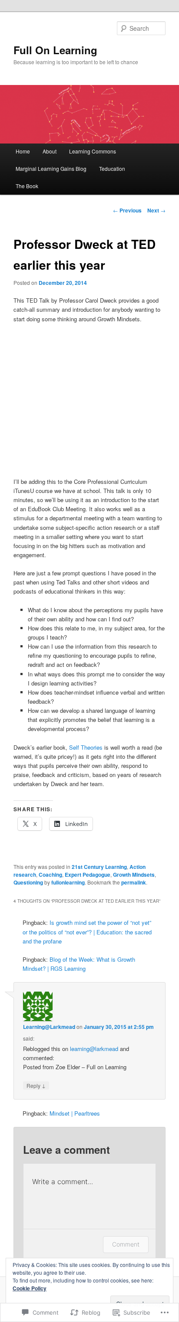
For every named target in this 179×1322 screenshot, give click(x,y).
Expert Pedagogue (87, 874)
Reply (36, 1085)
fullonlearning (68, 882)
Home (23, 151)
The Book (27, 185)
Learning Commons (92, 151)
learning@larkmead (94, 1049)
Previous (127, 210)
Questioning (28, 882)
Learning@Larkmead (49, 1027)
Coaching (50, 874)
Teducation (112, 168)
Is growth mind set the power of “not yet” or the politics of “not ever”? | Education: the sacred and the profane (87, 931)
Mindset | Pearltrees (75, 1113)
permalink (133, 882)
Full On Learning (55, 49)
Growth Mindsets (134, 874)
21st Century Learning (99, 867)
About (49, 151)
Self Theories (86, 747)
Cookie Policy (29, 1288)
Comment (125, 1244)
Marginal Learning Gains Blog (51, 168)
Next (156, 210)
